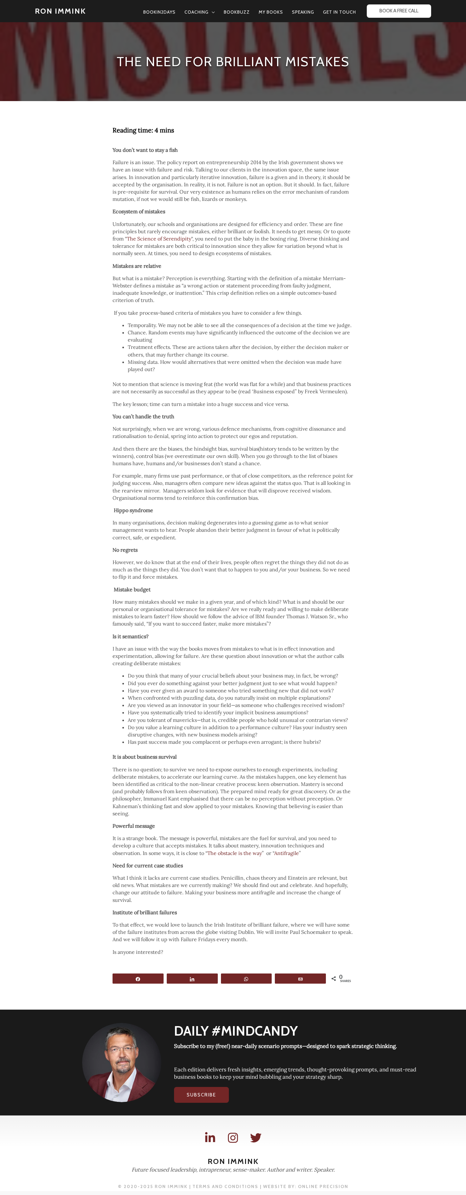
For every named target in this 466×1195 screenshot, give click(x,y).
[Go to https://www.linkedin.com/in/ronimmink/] (210, 1138)
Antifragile (286, 853)
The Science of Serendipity (159, 238)
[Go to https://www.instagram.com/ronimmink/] (233, 1138)
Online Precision (323, 1186)
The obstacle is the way (234, 853)
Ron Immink (60, 11)
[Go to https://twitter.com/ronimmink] (256, 1138)
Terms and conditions (225, 1186)
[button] (212, 12)
